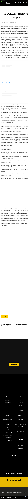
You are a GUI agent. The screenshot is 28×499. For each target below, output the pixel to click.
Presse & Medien (4, 461)
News (7, 396)
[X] (9, 483)
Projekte (20, 415)
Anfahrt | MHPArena (4, 459)
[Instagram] (21, 3)
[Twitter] (26, 3)
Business (20, 439)
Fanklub (8, 427)
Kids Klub (7, 430)
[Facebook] (23, 3)
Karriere (24, 459)
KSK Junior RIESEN (7, 435)
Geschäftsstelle (10, 459)
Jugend (7, 424)
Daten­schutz (7, 402)
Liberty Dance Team (7, 432)
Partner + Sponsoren (20, 443)
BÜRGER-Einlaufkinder (7, 440)
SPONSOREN (14, 364)
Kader (20, 400)
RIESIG (16, 497)
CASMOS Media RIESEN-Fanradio (20, 425)
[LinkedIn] (15, 3)
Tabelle (20, 405)
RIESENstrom (20, 431)
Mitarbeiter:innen (7, 419)
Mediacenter (19, 473)
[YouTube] (18, 3)
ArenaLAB (20, 422)
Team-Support (20, 410)
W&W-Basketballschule (20, 434)
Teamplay (20, 419)
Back (4, 316)
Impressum (7, 400)
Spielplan (20, 402)
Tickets (7, 473)
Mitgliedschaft (7, 422)
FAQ (17, 459)
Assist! (20, 428)
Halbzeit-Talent (7, 437)
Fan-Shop (10, 497)
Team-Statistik (20, 408)
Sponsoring (20, 445)
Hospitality (20, 448)
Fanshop (13, 473)
